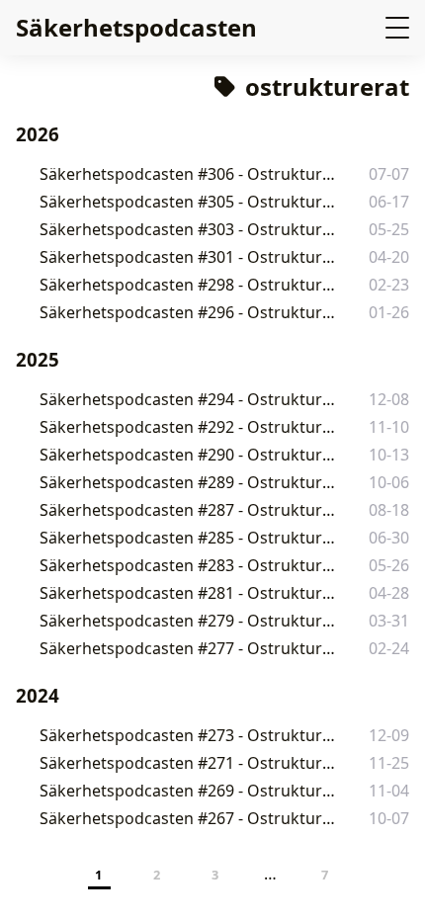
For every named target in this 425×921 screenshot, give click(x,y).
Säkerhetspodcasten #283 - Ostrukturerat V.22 (190, 565)
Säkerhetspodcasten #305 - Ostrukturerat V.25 (190, 201)
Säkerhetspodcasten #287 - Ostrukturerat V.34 (190, 510)
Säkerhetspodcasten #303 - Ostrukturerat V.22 (190, 229)
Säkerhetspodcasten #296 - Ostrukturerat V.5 (189, 312)
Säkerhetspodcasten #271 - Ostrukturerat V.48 (190, 763)
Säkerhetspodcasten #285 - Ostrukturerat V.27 (190, 537)
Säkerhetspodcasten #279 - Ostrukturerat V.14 (190, 620)
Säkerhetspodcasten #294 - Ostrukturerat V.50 (190, 399)
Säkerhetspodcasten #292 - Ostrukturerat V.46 (190, 427)
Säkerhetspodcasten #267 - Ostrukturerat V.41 (190, 818)
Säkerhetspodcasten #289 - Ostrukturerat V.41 (190, 482)
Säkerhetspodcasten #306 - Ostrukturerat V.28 (190, 174)
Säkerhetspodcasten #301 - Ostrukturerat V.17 (190, 257)
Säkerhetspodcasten (136, 27)
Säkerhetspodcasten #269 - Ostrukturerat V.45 (190, 790)
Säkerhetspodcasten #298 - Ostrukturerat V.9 (189, 284)
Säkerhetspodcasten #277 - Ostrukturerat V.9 (189, 648)
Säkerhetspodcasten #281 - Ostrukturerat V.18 (190, 593)
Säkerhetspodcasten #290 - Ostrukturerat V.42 (190, 454)
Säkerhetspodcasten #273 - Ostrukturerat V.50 (190, 735)
